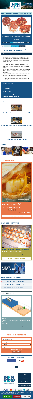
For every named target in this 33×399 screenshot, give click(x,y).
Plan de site (25, 378)
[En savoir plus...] (16, 182)
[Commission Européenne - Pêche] (6, 390)
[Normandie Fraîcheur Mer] (15, 6)
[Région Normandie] (11, 390)
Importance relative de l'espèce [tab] (11, 96)
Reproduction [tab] (6, 88)
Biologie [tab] (5, 53)
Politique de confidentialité (24, 385)
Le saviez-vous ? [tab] (7, 91)
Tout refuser (16, 396)
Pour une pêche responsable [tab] (10, 94)
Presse (24, 374)
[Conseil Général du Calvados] (20, 390)
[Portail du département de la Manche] (15, 390)
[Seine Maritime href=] (24, 390)
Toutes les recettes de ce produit (16, 216)
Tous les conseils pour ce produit (16, 258)
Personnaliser (26, 396)
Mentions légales (25, 381)
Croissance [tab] (6, 86)
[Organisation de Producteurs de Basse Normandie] (28, 390)
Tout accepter (7, 396)
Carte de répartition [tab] (8, 83)
